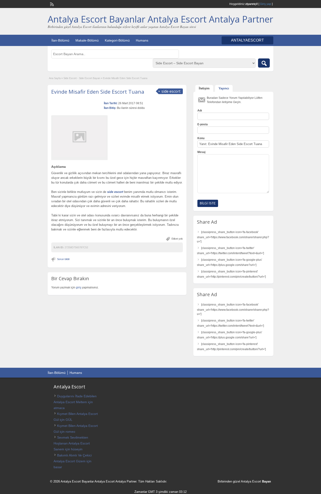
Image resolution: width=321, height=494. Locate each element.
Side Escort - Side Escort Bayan (81, 78)
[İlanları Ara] (264, 63)
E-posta (202, 124)
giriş (78, 287)
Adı (199, 110)
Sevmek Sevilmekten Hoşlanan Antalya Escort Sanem (72, 443)
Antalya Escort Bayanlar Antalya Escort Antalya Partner (160, 19)
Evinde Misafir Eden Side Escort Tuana (97, 91)
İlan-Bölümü (60, 40)
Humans (142, 40)
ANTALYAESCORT (247, 40)
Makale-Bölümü (87, 40)
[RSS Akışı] (51, 4)
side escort (115, 192)
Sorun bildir (63, 259)
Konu (200, 138)
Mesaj (201, 152)
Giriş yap (265, 4)
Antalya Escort (251, 481)
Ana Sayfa (55, 78)
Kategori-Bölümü (117, 40)
